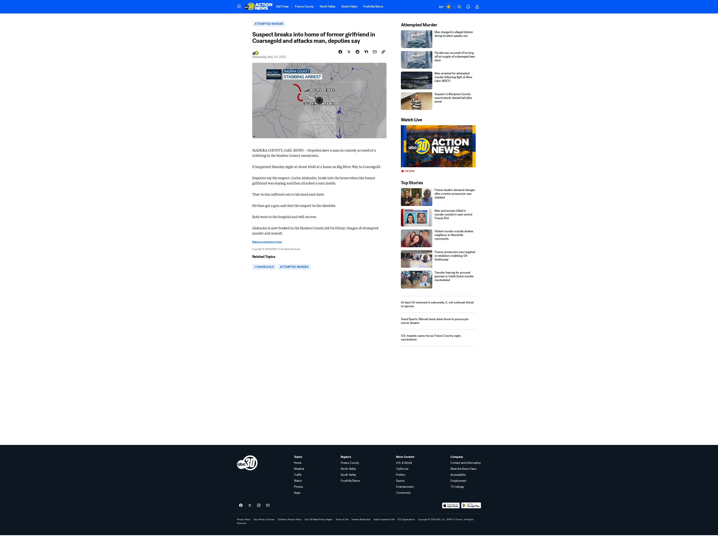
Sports (400, 480)
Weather (299, 468)
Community (403, 492)
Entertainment (405, 486)
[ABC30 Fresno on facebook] (241, 505)
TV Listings (457, 486)
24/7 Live (282, 6)
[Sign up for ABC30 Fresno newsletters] (267, 505)
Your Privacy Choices (264, 519)
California (402, 468)
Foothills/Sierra (373, 6)
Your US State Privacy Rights (319, 519)
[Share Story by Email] (375, 52)
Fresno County (304, 6)
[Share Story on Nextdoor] (366, 52)
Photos (298, 486)
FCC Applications (406, 519)
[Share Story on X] (349, 52)
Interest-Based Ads (361, 519)
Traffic (298, 474)
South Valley (349, 6)
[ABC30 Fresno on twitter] (250, 505)
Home (297, 462)
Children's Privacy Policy (289, 519)
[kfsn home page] (247, 462)
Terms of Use (342, 519)
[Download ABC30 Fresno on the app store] (451, 505)
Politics (400, 474)
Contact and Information (465, 462)
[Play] (438, 146)
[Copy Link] (383, 52)
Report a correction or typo (267, 242)
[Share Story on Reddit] (357, 52)
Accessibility (458, 474)
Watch (298, 480)
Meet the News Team (463, 468)
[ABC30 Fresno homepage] (258, 7)
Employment (458, 480)
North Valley (327, 6)
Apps (297, 492)
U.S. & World (404, 462)
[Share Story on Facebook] (340, 52)
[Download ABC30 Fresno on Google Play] (471, 505)
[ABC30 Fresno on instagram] (259, 505)
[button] (239, 6)
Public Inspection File (384, 519)
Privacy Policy (244, 519)
